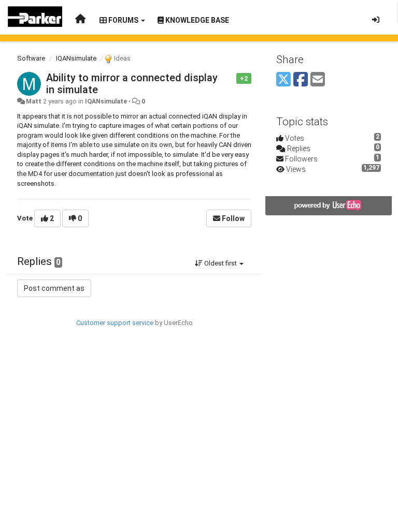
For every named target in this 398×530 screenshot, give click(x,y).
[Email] (317, 80)
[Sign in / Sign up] (375, 19)
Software (31, 58)
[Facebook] (300, 80)
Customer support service (114, 323)
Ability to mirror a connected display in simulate (132, 83)
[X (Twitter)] (283, 80)
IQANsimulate (76, 58)
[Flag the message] (231, 78)
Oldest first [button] (220, 263)
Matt (33, 101)
